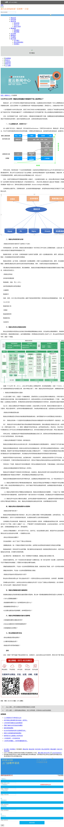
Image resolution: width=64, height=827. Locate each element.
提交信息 (32, 822)
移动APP (16, 25)
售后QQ (7, 60)
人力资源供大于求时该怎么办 (12, 717)
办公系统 (13, 33)
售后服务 (19, 749)
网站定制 (25, 749)
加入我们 (6, 749)
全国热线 (8, 62)
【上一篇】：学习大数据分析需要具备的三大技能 (20, 707)
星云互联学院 (46, 749)
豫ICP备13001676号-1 (44, 752)
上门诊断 (8, 65)
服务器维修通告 (8, 728)
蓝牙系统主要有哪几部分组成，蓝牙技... (16, 720)
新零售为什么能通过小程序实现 (13, 735)
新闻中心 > (8, 95)
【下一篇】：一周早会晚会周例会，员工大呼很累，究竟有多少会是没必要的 (28, 710)
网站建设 (13, 28)
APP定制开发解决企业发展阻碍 (13, 723)
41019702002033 (57, 752)
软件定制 (13, 19)
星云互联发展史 (18, 42)
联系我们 (16, 44)
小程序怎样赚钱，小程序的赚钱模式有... (16, 740)
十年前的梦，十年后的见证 (12, 738)
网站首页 (13, 18)
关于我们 (16, 40)
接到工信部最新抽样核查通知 (12, 733)
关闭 (2, 825)
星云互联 (13, 38)
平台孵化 (13, 37)
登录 (2, 5)
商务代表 (8, 63)
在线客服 (8, 58)
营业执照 (6, 751)
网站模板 (16, 31)
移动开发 (13, 21)
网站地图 (53, 749)
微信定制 (16, 23)
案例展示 (13, 35)
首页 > (2, 95)
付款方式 (59, 749)
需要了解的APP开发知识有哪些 (13, 725)
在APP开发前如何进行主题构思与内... (15, 730)
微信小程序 (17, 26)
